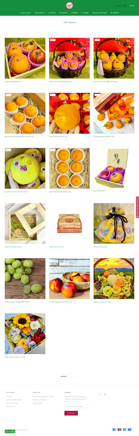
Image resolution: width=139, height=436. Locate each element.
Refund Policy (37, 403)
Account (118, 6)
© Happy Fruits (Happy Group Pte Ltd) (17, 430)
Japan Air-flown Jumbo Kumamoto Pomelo (16, 192)
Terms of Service (12, 403)
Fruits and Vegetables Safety (43, 397)
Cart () (132, 6)
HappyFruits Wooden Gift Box (13, 247)
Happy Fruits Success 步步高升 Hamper (60, 82)
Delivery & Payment (40, 400)
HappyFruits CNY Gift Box (56, 247)
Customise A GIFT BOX (99, 13)
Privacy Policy (10, 406)
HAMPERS (74, 13)
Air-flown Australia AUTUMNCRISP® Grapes (17, 302)
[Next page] (75, 374)
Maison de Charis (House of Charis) (15, 357)
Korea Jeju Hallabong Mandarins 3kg (104, 137)
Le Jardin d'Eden (25, 13)
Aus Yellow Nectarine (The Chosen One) (60, 302)
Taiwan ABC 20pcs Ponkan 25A (58, 137)
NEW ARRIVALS (39, 13)
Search (125, 6)
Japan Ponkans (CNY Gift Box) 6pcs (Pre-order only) (19, 137)
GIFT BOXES (63, 13)
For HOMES (85, 13)
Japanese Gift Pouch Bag (100, 247)
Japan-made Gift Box (99, 191)
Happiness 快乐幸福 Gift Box (13, 82)
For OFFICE (52, 13)
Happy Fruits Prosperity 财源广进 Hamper (105, 82)
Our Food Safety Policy (14, 400)
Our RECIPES (115, 13)
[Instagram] (105, 394)
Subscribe (71, 413)
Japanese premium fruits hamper (103, 302)
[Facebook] (100, 394)
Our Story (9, 397)
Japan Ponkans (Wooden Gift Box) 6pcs (60, 192)
